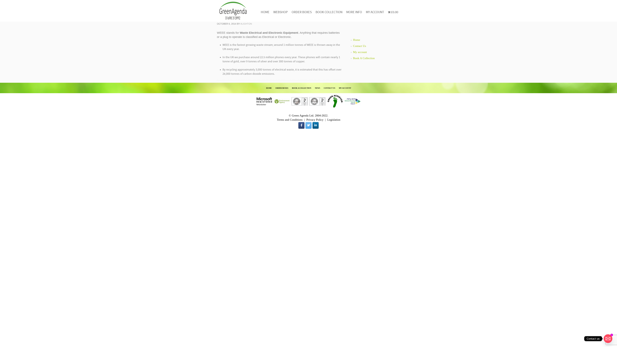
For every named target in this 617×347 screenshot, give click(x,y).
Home (356, 39)
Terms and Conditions (290, 119)
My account (360, 52)
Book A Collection (364, 58)
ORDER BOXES (281, 88)
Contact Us (359, 46)
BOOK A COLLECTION (301, 88)
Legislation (333, 119)
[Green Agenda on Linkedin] (316, 125)
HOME (269, 88)
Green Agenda (233, 11)
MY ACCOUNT (345, 88)
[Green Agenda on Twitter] (308, 125)
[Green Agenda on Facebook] (301, 125)
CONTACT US (329, 88)
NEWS (317, 88)
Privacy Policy (314, 119)
